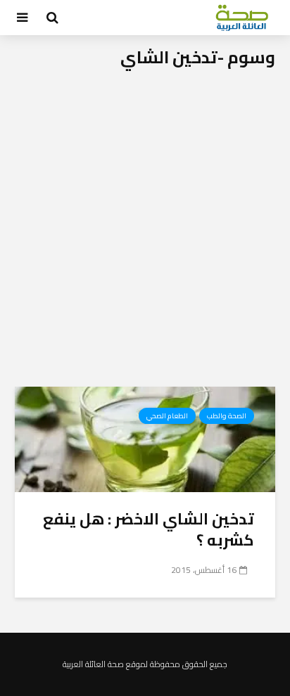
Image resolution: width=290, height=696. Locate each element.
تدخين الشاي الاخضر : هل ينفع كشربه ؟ (148, 529)
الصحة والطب (226, 416)
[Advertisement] (145, 235)
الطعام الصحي (167, 416)
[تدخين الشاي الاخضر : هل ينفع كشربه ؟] (145, 438)
